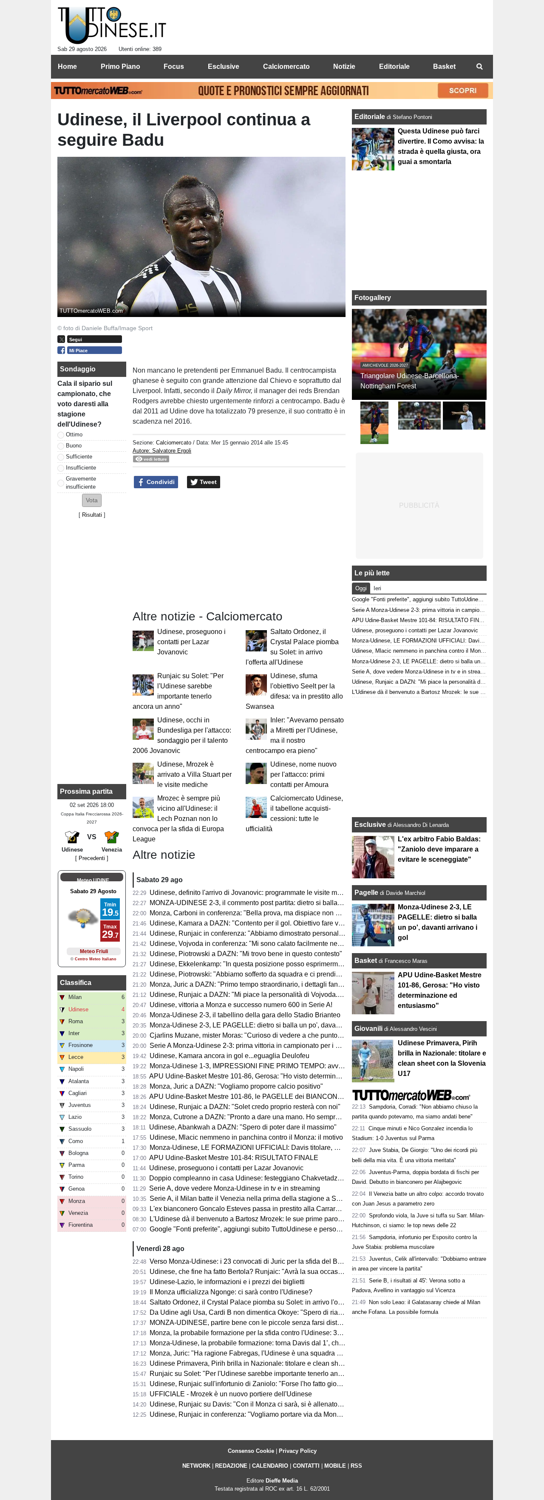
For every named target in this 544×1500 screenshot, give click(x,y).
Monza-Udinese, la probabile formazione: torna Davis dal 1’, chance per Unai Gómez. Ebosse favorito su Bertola (318, 1343)
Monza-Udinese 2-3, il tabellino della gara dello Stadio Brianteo (245, 1015)
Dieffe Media (282, 1480)
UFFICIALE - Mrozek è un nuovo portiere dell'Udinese (231, 1394)
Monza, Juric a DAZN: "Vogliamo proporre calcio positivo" (236, 1086)
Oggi (361, 588)
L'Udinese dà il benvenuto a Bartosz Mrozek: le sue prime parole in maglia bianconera (279, 1219)
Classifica (75, 982)
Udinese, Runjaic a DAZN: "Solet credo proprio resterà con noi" (245, 1106)
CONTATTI (306, 1466)
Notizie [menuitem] (344, 66)
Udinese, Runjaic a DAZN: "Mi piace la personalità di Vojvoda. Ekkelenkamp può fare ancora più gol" (302, 994)
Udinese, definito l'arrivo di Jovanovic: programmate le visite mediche (253, 892)
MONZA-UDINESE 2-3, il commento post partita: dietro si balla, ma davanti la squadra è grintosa (294, 902)
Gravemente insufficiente (81, 482)
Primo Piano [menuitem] (120, 66)
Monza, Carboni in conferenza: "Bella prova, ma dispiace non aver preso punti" (268, 913)
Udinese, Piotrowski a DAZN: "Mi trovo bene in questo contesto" (246, 953)
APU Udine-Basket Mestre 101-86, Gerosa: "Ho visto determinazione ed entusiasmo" (277, 1076)
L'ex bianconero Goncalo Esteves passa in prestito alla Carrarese (248, 1208)
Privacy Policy (298, 1451)
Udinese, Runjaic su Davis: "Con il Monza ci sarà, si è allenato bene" (253, 1404)
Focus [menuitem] (174, 66)
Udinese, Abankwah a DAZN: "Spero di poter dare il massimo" (243, 1127)
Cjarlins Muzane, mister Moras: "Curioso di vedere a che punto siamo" (255, 1035)
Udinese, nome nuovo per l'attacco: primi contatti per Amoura (303, 774)
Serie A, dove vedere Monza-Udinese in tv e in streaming (234, 1188)
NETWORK (196, 1466)
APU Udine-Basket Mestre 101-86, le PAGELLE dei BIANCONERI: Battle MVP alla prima (283, 1096)
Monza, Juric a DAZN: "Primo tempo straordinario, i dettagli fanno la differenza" (268, 984)
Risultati (92, 515)
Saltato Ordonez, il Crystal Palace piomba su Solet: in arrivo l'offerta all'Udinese (269, 1302)
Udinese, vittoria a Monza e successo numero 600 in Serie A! (241, 1004)
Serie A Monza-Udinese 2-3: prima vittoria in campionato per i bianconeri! (259, 1045)
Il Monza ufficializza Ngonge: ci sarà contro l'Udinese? (231, 1292)
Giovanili (368, 1028)
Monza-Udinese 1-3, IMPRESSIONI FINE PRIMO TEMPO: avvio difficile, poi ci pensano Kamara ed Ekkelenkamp (321, 1066)
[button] (92, 500)
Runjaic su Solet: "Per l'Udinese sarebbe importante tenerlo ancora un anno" (265, 1373)
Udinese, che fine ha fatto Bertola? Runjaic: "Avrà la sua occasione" (252, 1271)
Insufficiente (81, 467)
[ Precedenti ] (91, 858)
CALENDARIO (270, 1466)
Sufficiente (79, 456)
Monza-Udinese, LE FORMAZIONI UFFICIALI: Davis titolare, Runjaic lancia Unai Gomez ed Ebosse (300, 1147)
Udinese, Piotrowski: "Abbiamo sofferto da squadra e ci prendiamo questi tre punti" (273, 974)
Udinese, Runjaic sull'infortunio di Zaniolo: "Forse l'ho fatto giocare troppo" (261, 1383)
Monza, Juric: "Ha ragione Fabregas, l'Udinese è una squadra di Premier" (260, 1353)
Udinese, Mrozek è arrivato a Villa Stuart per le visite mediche (194, 774)
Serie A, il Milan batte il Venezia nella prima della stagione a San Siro (254, 1198)
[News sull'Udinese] (112, 26)
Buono (74, 445)
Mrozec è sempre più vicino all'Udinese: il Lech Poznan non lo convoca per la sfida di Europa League (178, 819)
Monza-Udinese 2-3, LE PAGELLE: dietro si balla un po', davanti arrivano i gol (267, 1025)
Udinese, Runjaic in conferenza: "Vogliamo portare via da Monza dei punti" (262, 1414)
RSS (356, 1466)
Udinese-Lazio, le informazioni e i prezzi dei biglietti (227, 1281)
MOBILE (335, 1466)
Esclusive (370, 824)
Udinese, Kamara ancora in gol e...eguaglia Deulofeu (229, 1055)
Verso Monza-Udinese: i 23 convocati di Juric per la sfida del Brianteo (254, 1261)
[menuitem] (479, 66)
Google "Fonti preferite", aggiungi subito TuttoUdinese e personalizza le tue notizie (274, 1229)
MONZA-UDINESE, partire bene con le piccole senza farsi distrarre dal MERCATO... (276, 1322)
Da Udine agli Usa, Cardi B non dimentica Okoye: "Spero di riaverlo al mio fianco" (272, 1312)
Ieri (377, 588)
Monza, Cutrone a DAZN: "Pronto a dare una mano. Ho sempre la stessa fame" (268, 1117)
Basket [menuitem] (444, 66)
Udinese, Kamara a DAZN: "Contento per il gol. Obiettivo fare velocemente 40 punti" (276, 923)
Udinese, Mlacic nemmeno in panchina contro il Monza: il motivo (246, 1137)
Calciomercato (173, 442)
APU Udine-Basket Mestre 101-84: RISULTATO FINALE (233, 1157)
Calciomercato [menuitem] (286, 66)
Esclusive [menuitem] (223, 66)
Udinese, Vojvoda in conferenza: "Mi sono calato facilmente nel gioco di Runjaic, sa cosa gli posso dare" (306, 943)
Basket (365, 960)
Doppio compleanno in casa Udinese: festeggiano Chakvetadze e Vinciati (260, 1178)
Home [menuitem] (67, 66)
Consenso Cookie (251, 1451)
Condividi (160, 481)
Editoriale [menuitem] (394, 66)
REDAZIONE (231, 1466)
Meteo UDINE (93, 880)
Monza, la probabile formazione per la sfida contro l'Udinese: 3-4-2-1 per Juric (266, 1332)
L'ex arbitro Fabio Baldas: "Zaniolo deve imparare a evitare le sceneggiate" (439, 849)
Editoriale (370, 116)
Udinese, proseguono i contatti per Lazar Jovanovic (191, 642)
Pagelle (366, 892)
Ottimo (74, 434)
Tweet (207, 481)
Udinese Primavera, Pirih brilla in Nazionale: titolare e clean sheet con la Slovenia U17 (280, 1363)
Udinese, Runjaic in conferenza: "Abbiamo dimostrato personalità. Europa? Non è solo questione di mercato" (313, 933)
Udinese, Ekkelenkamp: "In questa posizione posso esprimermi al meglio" (260, 964)
